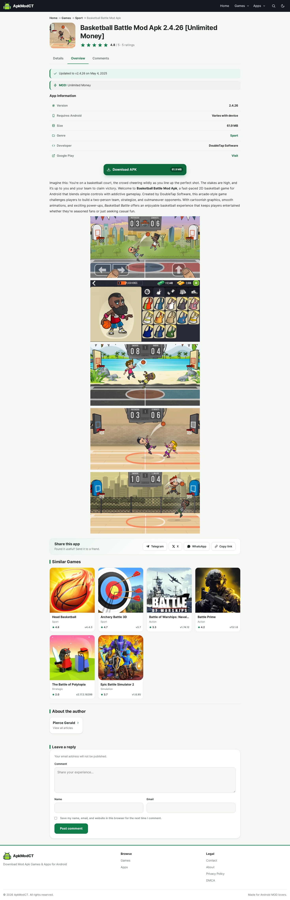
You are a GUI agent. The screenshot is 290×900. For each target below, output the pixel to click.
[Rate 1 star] (82, 45)
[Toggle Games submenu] (248, 6)
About (210, 867)
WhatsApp (199, 546)
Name (58, 799)
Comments (101, 58)
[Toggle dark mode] (283, 6)
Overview (78, 58)
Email (150, 799)
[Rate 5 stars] (105, 45)
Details (58, 58)
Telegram (157, 546)
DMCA (210, 880)
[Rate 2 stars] (88, 45)
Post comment (71, 828)
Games (240, 6)
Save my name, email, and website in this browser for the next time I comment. (111, 818)
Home (224, 6)
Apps (257, 6)
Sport (79, 18)
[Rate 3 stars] (94, 45)
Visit (235, 155)
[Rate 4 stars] (100, 45)
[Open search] (273, 6)
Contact (211, 860)
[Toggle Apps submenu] (264, 6)
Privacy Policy (215, 874)
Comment (60, 763)
